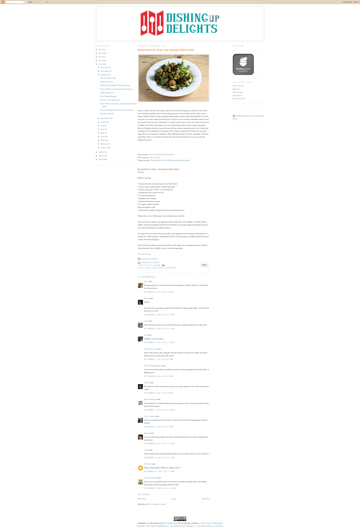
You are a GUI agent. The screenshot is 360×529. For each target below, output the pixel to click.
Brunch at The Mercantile (110, 100)
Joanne (146, 382)
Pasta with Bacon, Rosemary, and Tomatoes (116, 89)
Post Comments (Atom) (157, 504)
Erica (146, 281)
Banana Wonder (150, 399)
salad (154, 268)
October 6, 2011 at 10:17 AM (159, 314)
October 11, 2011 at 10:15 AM (160, 488)
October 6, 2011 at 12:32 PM (159, 342)
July (102, 125)
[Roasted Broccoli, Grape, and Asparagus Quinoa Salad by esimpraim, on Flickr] (174, 101)
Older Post (206, 498)
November (105, 71)
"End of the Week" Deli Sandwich (161, 154)
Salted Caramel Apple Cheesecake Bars (115, 85)
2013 (101, 57)
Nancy (146, 298)
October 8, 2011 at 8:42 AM (159, 426)
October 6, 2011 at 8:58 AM (159, 292)
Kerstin (147, 433)
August (104, 122)
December (105, 67)
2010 (101, 152)
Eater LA (236, 89)
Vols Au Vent (155, 157)
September (105, 118)
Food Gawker (238, 92)
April (103, 136)
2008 (101, 159)
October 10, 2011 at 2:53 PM (159, 471)
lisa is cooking (149, 416)
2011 (101, 64)
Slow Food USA (239, 98)
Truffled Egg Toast (107, 92)
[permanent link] (147, 259)
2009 (101, 155)
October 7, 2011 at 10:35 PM (159, 410)
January (104, 147)
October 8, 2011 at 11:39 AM (159, 443)
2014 (101, 53)
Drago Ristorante (106, 81)
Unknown (148, 464)
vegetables (170, 268)
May (103, 133)
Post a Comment (144, 494)
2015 (101, 49)
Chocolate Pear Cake (108, 78)
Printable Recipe (144, 254)
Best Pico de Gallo (107, 113)
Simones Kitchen (150, 477)
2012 (101, 60)
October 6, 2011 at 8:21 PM (158, 376)
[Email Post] (163, 265)
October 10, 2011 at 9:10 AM (159, 457)
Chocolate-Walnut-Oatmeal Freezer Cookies (116, 110)
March (103, 140)
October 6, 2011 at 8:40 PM (158, 393)
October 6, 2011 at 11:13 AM (159, 328)
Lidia (146, 321)
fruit (147, 268)
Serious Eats (237, 95)
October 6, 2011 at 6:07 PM (158, 359)
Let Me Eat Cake (150, 349)
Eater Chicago (238, 85)
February (104, 144)
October (104, 74)
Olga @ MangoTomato (152, 365)
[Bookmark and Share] (148, 262)
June (103, 129)
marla (146, 450)
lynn (146, 335)
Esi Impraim (170, 523)
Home (174, 498)
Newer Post (142, 498)
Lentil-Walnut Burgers (108, 96)
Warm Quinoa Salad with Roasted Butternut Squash (170, 160)
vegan (161, 268)
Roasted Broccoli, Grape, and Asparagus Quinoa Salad (166, 49)
